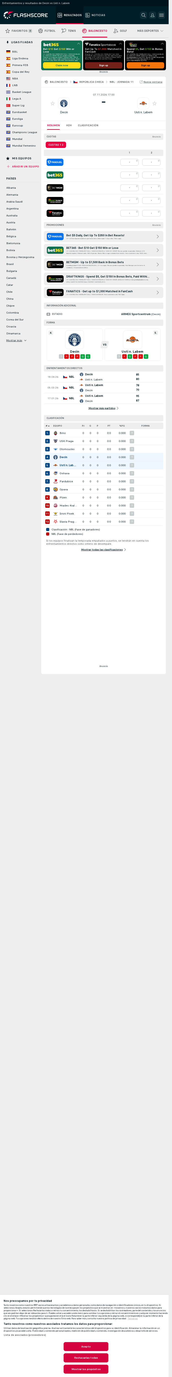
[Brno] (55, 433)
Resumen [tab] (53, 125)
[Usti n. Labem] (55, 465)
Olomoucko (67, 449)
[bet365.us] (55, 175)
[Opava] (55, 489)
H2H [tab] (69, 125)
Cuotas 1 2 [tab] (55, 144)
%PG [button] (122, 425)
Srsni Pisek (67, 513)
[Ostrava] (55, 473)
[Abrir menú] (161, 15)
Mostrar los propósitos (86, 1369)
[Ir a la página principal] (29, 15)
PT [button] (109, 425)
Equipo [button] (57, 425)
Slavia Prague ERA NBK (68, 521)
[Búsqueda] (143, 15)
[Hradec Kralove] (55, 505)
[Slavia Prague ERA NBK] (55, 521)
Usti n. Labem (143, 112)
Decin (64, 112)
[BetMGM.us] (55, 187)
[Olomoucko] (55, 449)
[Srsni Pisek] (55, 513)
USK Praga (66, 441)
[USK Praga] (55, 441)
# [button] (46, 425)
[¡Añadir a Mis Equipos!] (52, 103)
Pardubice (66, 481)
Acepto (86, 1346)
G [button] (90, 425)
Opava (64, 489)
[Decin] (55, 457)
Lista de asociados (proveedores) (25, 1334)
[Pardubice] (55, 481)
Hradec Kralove (68, 505)
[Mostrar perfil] (64, 103)
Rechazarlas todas (86, 1357)
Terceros (133, 1318)
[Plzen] (55, 497)
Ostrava (64, 473)
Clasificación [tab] (88, 125)
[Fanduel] (55, 162)
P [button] (97, 425)
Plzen (63, 497)
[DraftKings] (55, 200)
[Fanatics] (55, 213)
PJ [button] (83, 425)
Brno (63, 433)
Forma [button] (145, 425)
